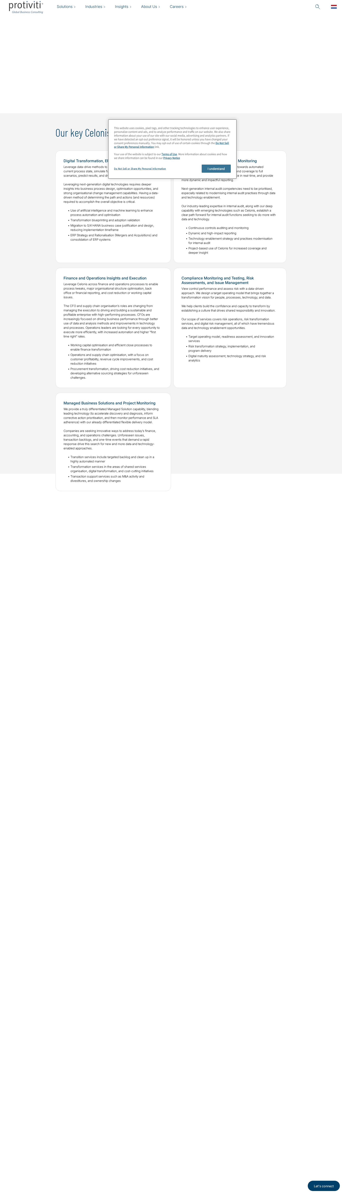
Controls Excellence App (40, 803)
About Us (97, 1141)
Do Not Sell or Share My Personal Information (140, 168)
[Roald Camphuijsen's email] (203, 1000)
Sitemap (120, 1153)
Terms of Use (169, 154)
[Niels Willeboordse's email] (96, 1000)
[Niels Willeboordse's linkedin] (104, 1000)
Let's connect (324, 1186)
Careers (95, 1153)
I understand (216, 169)
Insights (95, 1175)
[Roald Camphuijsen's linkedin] (211, 1000)
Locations (122, 1141)
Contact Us (98, 1164)
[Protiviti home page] (32, 1146)
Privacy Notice (171, 158)
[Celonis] (265, 640)
